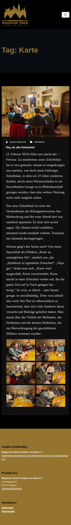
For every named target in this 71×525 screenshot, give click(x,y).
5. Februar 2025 (3, 105)
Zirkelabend (40, 141)
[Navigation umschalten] (66, 15)
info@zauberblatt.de (12, 488)
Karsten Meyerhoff (18, 141)
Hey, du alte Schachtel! (20, 147)
